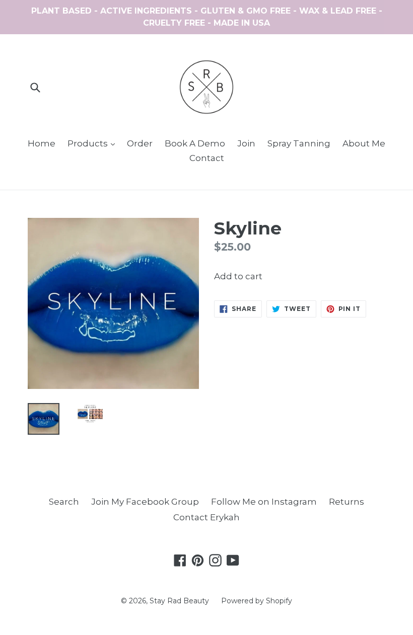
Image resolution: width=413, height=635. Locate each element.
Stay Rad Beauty (179, 600)
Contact (206, 158)
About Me (363, 143)
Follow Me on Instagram (264, 502)
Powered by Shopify (256, 600)
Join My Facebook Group (145, 502)
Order (140, 143)
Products (93, 143)
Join (246, 143)
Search (64, 502)
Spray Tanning (298, 143)
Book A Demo (195, 143)
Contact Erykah (206, 517)
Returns (346, 502)
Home (41, 143)
